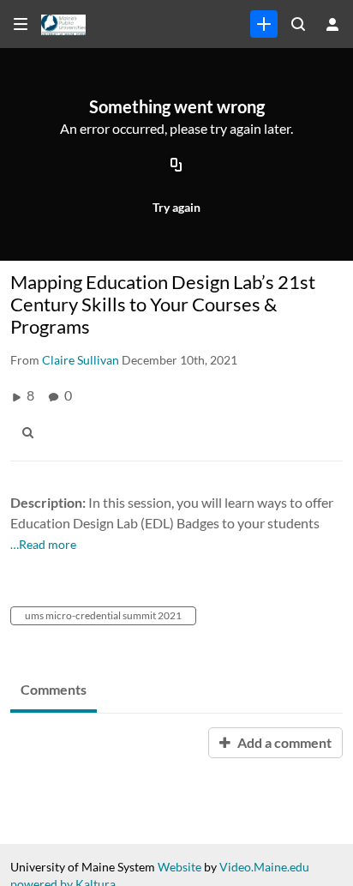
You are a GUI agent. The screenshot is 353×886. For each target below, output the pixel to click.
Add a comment (283, 742)
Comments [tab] (54, 689)
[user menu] (332, 24)
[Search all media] (298, 24)
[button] (33, 432)
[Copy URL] (176, 165)
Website (179, 866)
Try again (176, 207)
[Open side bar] (20, 24)
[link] (264, 24)
